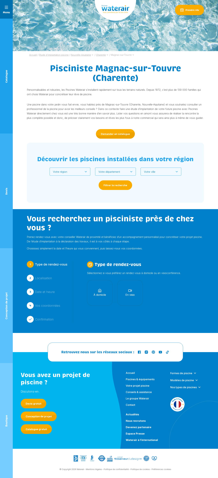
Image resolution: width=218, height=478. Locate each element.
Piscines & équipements (140, 379)
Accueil (130, 372)
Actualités (132, 414)
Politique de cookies (140, 469)
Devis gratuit (33, 403)
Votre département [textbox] (109, 171)
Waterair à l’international (142, 440)
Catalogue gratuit (36, 429)
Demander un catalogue (115, 133)
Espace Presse (135, 433)
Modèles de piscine (182, 380)
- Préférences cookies (160, 469)
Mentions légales (94, 469)
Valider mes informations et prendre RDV (115, 339)
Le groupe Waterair (137, 398)
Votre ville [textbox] (149, 171)
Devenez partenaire (138, 427)
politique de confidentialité (153, 365)
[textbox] (68, 172)
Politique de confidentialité (116, 469)
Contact (130, 404)
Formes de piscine (181, 373)
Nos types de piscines (183, 387)
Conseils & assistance (139, 392)
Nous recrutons (136, 420)
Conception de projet (39, 416)
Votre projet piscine (137, 385)
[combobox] (70, 172)
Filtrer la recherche (115, 185)
